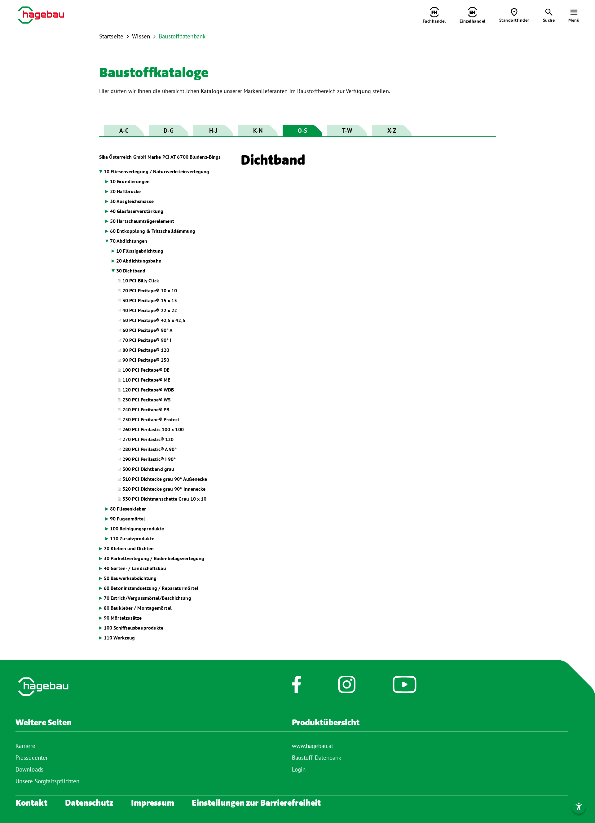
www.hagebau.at (312, 746)
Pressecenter (31, 757)
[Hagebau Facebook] (296, 688)
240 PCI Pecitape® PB (145, 409)
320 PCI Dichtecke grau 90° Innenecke (164, 489)
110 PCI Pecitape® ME (146, 380)
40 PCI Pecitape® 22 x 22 (149, 310)
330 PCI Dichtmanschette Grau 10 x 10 (164, 499)
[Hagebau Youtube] (404, 688)
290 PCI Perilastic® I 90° (149, 459)
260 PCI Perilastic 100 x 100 (153, 429)
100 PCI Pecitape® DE (145, 370)
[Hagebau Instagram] (346, 688)
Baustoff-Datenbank (317, 757)
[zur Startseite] (40, 16)
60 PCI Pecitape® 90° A (147, 330)
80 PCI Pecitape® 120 (145, 350)
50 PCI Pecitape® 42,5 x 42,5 (153, 320)
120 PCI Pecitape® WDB (148, 390)
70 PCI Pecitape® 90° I (146, 340)
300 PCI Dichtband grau (148, 469)
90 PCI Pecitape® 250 (145, 360)
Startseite (111, 36)
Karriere (25, 746)
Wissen (141, 36)
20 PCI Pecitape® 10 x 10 (149, 290)
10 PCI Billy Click (140, 280)
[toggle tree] (165, 171)
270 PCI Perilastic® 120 (148, 439)
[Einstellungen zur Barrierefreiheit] (579, 807)
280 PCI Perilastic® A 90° (149, 449)
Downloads (29, 769)
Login (299, 769)
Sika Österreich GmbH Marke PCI (160, 157)
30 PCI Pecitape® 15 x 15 (149, 300)
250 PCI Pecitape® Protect (151, 419)
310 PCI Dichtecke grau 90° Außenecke (164, 479)
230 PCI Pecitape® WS (146, 399)
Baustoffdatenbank (182, 36)
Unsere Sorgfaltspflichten (47, 781)
